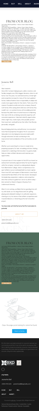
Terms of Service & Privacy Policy (10, 404)
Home (6, 4)
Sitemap (20, 406)
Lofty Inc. (13, 400)
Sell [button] (20, 4)
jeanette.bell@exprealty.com (10, 223)
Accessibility (26, 406)
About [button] (28, 4)
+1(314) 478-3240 (6, 220)
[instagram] (3, 369)
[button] (5, 390)
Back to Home (19, 331)
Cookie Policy (23, 404)
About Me (19, 214)
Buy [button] (13, 4)
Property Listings (13, 406)
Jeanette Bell (7, 82)
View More (6, 61)
